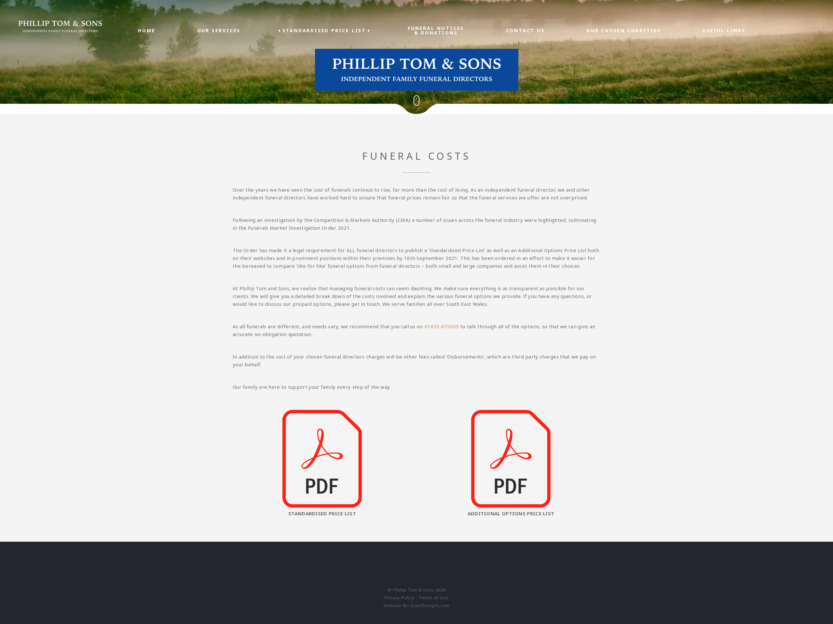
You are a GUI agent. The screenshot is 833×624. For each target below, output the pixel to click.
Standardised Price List (324, 30)
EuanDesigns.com (430, 605)
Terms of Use (433, 598)
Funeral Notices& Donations (436, 30)
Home (146, 30)
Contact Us (525, 30)
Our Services (219, 30)
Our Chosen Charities (623, 30)
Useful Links (724, 30)
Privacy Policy (400, 598)
